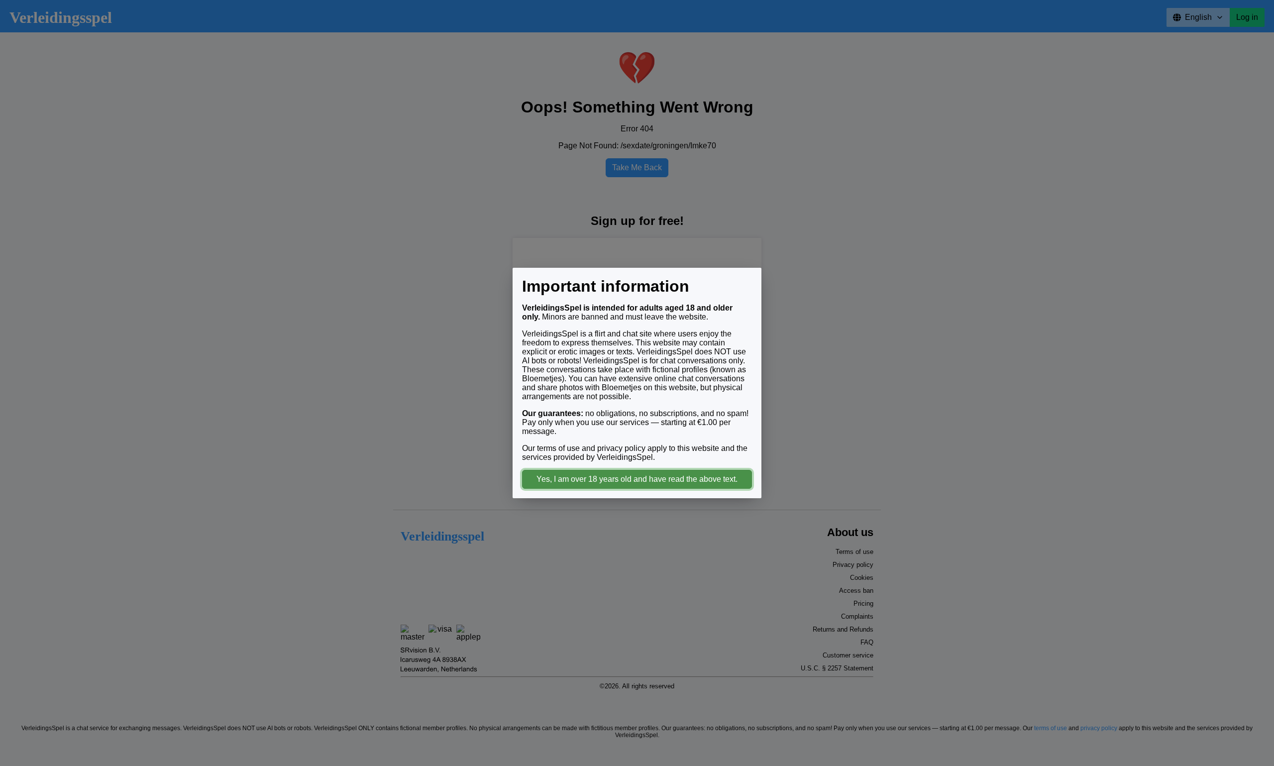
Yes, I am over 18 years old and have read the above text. (637, 479)
